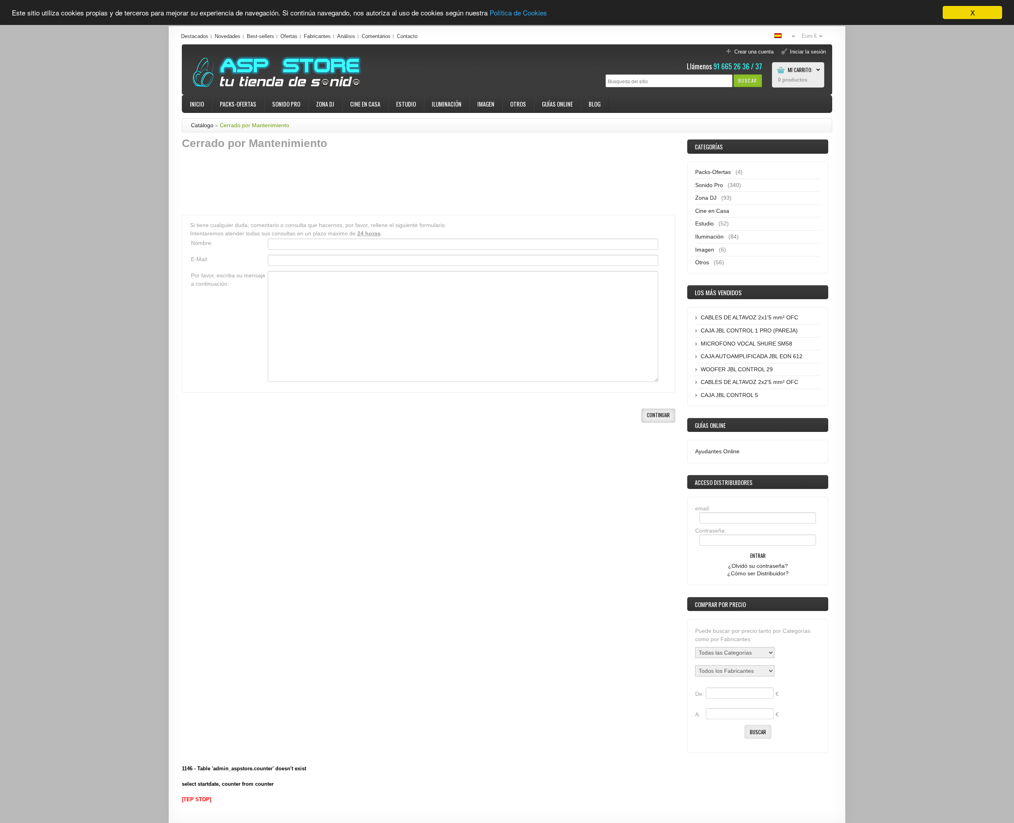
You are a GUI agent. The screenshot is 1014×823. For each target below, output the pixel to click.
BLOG (594, 103)
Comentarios (376, 36)
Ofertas (288, 36)
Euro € (809, 36)
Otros (518, 103)
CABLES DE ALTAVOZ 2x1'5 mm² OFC (749, 317)
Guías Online (557, 103)
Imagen (485, 103)
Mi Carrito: (800, 70)
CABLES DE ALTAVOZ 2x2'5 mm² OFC (749, 382)
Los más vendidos (718, 292)
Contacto (407, 36)
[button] (748, 80)
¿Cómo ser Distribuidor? (758, 573)
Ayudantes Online (717, 451)
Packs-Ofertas (238, 103)
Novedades (227, 36)
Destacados (194, 36)
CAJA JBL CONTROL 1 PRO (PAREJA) (749, 330)
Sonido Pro (286, 103)
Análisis (346, 36)
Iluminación (446, 103)
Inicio (197, 103)
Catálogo (202, 125)
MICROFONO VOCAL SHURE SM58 (746, 343)
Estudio (406, 103)
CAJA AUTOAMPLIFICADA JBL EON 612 (751, 356)
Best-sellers (260, 36)
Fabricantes (317, 36)
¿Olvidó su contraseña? (758, 566)
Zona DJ (325, 103)
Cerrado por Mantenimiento (254, 125)
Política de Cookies (518, 13)
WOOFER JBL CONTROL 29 (737, 369)
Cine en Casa (365, 103)
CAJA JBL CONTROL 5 (729, 395)
